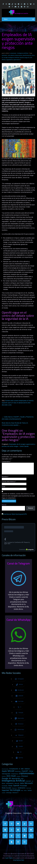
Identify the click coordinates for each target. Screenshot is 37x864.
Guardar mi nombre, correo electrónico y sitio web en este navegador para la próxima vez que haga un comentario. (18, 496)
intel (22, 779)
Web (3, 487)
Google (5, 58)
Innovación (16, 779)
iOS (32, 781)
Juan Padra (8, 858)
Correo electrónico (9, 482)
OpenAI (22, 58)
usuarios (3, 793)
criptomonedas (26, 773)
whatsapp (9, 793)
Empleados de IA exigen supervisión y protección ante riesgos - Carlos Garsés (18, 445)
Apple (4, 771)
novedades (5, 786)
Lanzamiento (10, 783)
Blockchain (18, 771)
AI (19, 769)
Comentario (6, 462)
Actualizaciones (5, 769)
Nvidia (10, 786)
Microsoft (29, 783)
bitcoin (11, 771)
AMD (22, 769)
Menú (5, 19)
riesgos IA (26, 58)
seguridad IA (9, 60)
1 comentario (12, 53)
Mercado (16, 783)
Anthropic (4, 55)
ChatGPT (25, 771)
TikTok (25, 790)
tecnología (15, 790)
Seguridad (5, 790)
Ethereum (24, 776)
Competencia (14, 774)
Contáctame (27, 813)
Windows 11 (15, 793)
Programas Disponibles (13, 813)
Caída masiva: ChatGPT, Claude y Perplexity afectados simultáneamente (17, 418)
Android (27, 769)
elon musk (11, 776)
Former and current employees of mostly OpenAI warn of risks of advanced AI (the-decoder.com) (17, 402)
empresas (18, 776)
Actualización (13, 769)
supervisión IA (17, 60)
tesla (22, 790)
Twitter (29, 790)
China (31, 771)
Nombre (5, 477)
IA (10, 778)
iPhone (3, 783)
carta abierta (11, 55)
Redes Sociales (6, 788)
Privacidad (23, 786)
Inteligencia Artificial (22, 53)
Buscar (4, 504)
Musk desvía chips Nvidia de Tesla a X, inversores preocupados (15, 424)
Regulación (14, 788)
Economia (4, 776)
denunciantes (18, 55)
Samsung (28, 788)
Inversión (28, 781)
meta (22, 783)
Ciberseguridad (6, 774)
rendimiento (21, 788)
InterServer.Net (18, 860)
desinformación (27, 55)
